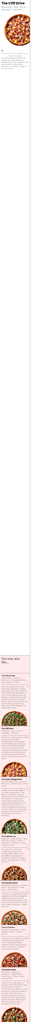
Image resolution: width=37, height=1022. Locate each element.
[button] (15, 679)
